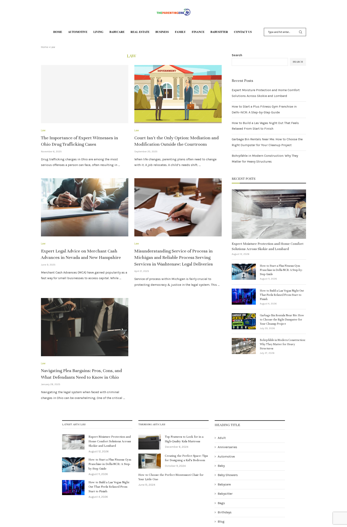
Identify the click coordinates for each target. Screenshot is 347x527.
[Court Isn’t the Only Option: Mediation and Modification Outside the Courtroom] (178, 94)
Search (237, 55)
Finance (198, 32)
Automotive (77, 32)
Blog (221, 521)
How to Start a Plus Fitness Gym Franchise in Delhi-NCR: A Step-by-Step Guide (281, 270)
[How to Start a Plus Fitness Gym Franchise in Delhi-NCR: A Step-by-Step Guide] (244, 272)
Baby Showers (228, 475)
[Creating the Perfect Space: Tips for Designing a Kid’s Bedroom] (149, 461)
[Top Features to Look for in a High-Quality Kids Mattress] (149, 442)
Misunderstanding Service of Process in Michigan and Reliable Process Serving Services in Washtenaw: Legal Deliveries (173, 257)
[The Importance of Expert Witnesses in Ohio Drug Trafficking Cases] (84, 94)
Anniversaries (227, 447)
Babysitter (219, 32)
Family (180, 32)
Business (162, 32)
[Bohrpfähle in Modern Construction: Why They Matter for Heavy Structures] (244, 346)
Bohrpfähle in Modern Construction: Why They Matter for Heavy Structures (282, 344)
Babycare (117, 32)
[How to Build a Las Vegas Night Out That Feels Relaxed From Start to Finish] (244, 297)
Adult (222, 438)
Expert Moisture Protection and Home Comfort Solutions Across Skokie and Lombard (267, 246)
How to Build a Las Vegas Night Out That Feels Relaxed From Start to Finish (282, 295)
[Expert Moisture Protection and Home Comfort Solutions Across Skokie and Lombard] (269, 214)
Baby (221, 466)
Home (57, 32)
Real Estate (140, 32)
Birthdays (225, 512)
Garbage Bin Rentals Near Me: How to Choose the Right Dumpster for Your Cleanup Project (282, 320)
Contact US (243, 32)
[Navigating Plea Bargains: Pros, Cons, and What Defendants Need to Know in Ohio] (84, 327)
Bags (221, 503)
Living (98, 32)
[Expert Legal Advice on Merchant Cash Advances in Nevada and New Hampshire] (84, 207)
